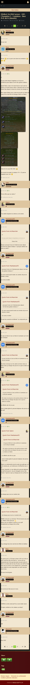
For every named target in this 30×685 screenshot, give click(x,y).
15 (12, 26)
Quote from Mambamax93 (10, 266)
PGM (3, 669)
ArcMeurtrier (5, 20)
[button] (2, 2)
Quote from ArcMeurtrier (10, 231)
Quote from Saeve (7, 431)
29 (22, 26)
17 (17, 26)
